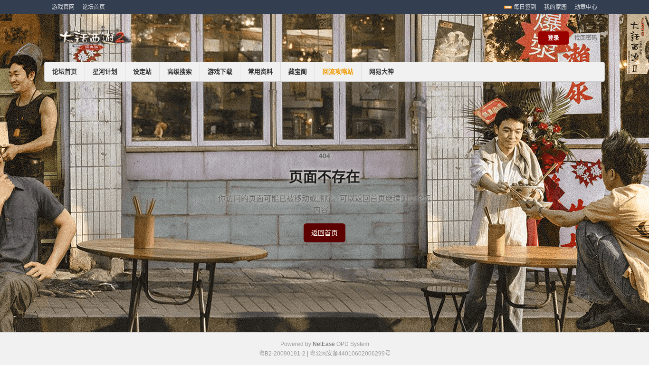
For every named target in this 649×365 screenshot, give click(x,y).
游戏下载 (220, 71)
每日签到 (525, 7)
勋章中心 (585, 7)
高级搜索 (179, 71)
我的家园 (555, 7)
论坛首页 (93, 7)
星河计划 (105, 71)
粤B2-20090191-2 (282, 353)
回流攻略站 (338, 71)
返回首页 (324, 233)
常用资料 (260, 71)
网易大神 (381, 71)
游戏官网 (63, 7)
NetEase (324, 344)
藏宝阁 (297, 71)
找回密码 (585, 38)
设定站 (142, 71)
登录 (553, 38)
